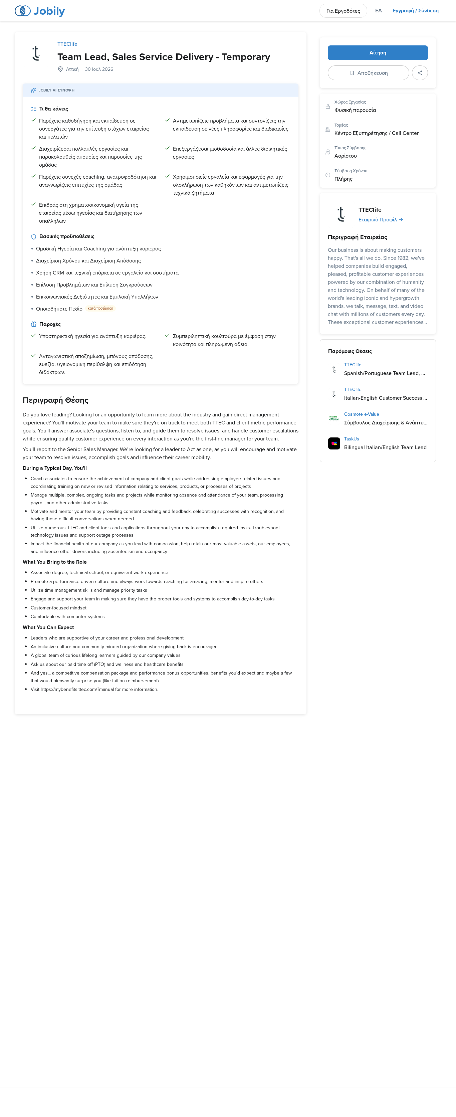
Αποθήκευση (373, 72)
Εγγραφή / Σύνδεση (416, 10)
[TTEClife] (341, 214)
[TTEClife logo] (36, 53)
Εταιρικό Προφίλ (378, 219)
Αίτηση (378, 52)
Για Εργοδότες (343, 10)
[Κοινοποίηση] (420, 72)
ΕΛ (378, 10)
